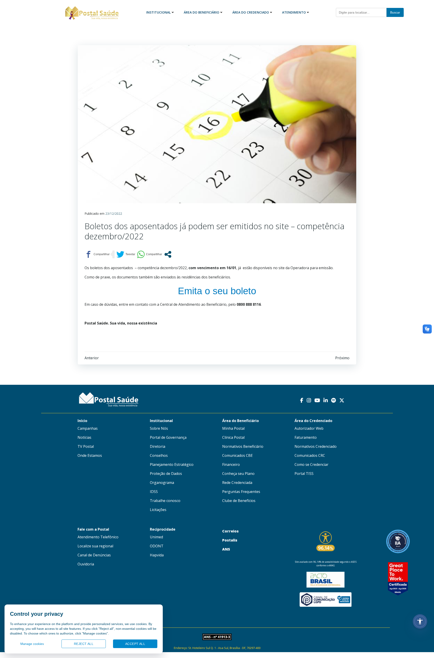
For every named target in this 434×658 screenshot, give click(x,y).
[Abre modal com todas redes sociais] (168, 254)
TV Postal (86, 446)
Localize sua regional (95, 546)
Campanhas (88, 428)
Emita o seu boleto (217, 291)
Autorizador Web (309, 428)
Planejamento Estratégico (171, 464)
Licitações (158, 509)
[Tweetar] (125, 254)
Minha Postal (233, 428)
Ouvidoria (86, 564)
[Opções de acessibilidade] (420, 621)
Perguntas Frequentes (241, 491)
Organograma (162, 482)
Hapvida (157, 555)
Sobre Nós (159, 428)
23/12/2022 (113, 213)
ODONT (156, 546)
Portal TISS (304, 473)
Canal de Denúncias (94, 555)
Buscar (395, 12)
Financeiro (231, 464)
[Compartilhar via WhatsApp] (149, 254)
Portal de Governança (168, 437)
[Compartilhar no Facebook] (97, 254)
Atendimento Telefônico (98, 536)
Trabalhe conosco (165, 500)
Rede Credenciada (237, 482)
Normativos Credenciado (316, 446)
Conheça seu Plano (238, 473)
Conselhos (159, 455)
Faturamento (306, 437)
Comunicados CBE (237, 455)
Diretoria (157, 446)
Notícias (84, 437)
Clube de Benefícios (238, 500)
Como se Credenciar (311, 464)
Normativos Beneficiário (242, 446)
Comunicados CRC (310, 455)
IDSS (154, 491)
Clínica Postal (233, 437)
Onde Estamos (90, 455)
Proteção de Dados (166, 473)
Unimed (156, 536)
